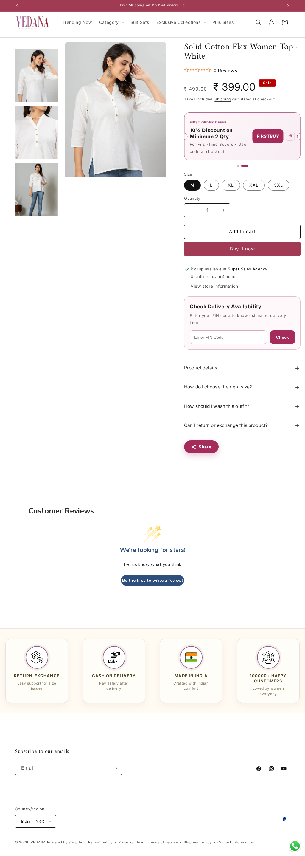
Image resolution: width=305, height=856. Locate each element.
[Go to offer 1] (238, 166)
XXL (254, 185)
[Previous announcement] (17, 5)
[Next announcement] (288, 5)
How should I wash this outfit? (216, 406)
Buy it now (242, 249)
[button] (111, 22)
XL (231, 185)
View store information (214, 286)
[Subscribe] (115, 768)
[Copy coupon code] (290, 136)
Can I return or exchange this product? (226, 425)
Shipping (222, 99)
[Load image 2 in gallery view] (36, 132)
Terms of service (163, 842)
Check (282, 337)
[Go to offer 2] (244, 166)
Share (205, 446)
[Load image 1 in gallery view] (36, 75)
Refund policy (100, 842)
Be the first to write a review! (152, 580)
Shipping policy (198, 842)
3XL (278, 185)
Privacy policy (131, 842)
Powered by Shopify (65, 842)
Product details (200, 368)
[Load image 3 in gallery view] (36, 189)
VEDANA (38, 842)
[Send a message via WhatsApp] (295, 846)
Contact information (235, 842)
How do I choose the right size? (218, 387)
